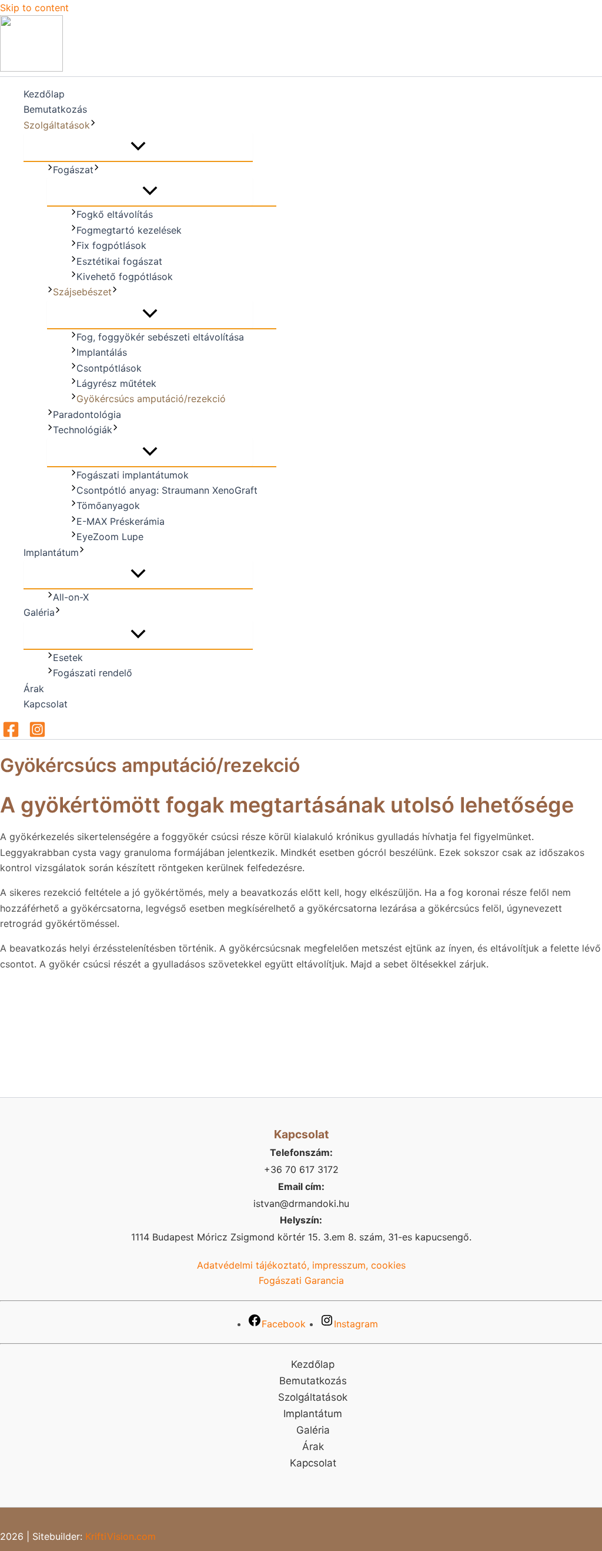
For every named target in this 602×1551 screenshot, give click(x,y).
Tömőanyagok (108, 505)
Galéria (39, 612)
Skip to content (34, 8)
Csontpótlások (109, 368)
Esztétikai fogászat (119, 261)
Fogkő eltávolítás (114, 214)
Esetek (68, 657)
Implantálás (101, 352)
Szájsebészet (82, 292)
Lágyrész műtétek (116, 383)
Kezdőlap (44, 94)
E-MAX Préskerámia (120, 521)
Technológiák (82, 430)
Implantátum (51, 552)
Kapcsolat (46, 704)
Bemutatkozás (55, 109)
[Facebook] (11, 734)
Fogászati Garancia (301, 1280)
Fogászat (73, 170)
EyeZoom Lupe (109, 536)
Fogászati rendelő (92, 673)
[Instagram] (37, 734)
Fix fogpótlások (111, 245)
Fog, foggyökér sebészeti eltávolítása (160, 337)
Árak (34, 688)
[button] (93, 125)
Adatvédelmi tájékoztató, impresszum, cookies (301, 1265)
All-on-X (71, 597)
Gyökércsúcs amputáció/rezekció (151, 398)
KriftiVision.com (120, 1536)
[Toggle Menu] (138, 147)
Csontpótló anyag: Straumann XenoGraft (166, 490)
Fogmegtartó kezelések (129, 230)
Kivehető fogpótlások (124, 276)
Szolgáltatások (57, 125)
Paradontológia (87, 414)
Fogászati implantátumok (132, 475)
